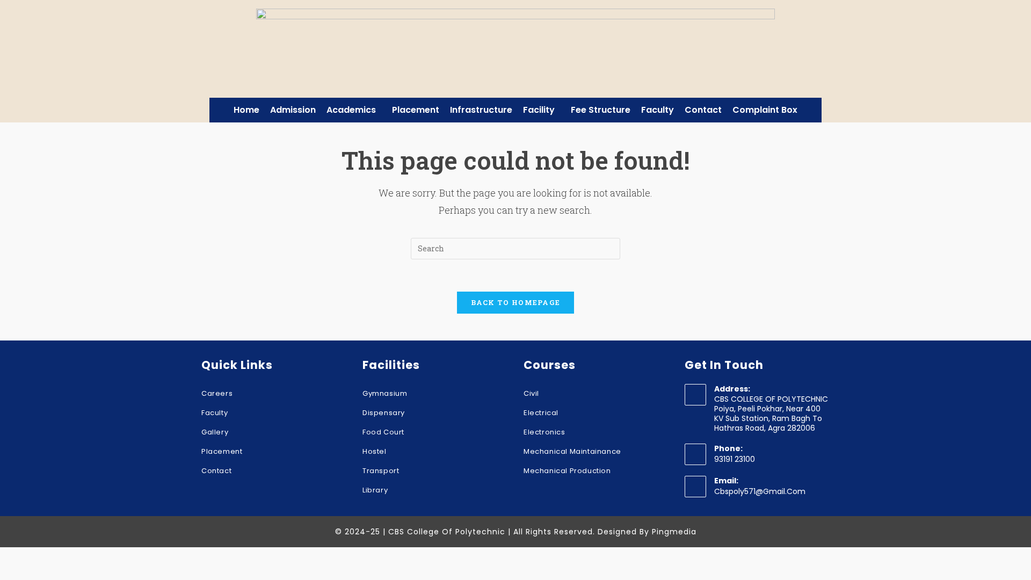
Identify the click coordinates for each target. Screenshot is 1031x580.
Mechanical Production (567, 471)
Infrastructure (481, 110)
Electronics (544, 432)
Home (246, 110)
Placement (415, 110)
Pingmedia (674, 531)
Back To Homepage (516, 302)
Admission (293, 110)
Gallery (214, 432)
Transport (380, 471)
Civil (531, 393)
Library (375, 490)
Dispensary (383, 413)
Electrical (541, 413)
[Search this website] (515, 247)
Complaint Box (764, 110)
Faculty (657, 110)
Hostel (374, 451)
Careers (217, 393)
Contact (703, 110)
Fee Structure (600, 110)
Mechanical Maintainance (572, 451)
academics (351, 110)
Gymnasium (384, 393)
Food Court (383, 432)
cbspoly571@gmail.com (759, 491)
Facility (539, 110)
